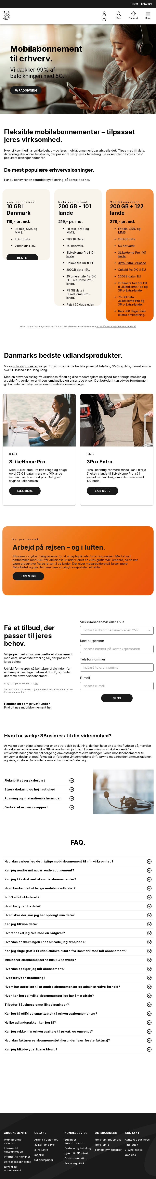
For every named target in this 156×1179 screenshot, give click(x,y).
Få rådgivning (25, 90)
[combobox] (113, 630)
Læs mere (25, 490)
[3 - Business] (6, 16)
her (87, 180)
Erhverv (146, 3)
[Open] (149, 630)
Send (117, 698)
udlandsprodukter (25, 366)
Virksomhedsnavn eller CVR (102, 622)
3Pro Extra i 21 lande (132, 263)
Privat (134, 3)
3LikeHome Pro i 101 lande (80, 254)
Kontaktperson (92, 641)
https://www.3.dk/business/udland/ (116, 326)
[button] (39, 780)
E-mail (85, 678)
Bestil (22, 258)
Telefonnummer (92, 659)
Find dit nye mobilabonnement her (28, 707)
